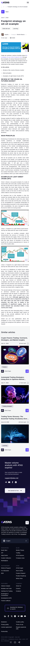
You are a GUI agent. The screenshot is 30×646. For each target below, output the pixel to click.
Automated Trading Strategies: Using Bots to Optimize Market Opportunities (12, 379)
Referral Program (6, 568)
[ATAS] (5, 2)
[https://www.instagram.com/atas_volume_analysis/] (16, 482)
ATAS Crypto (19, 568)
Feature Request (20, 573)
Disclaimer (4, 622)
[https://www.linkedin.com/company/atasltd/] (5, 616)
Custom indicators (6, 558)
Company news (20, 558)
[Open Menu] (28, 3)
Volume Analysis (5, 586)
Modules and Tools (6, 588)
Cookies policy (20, 622)
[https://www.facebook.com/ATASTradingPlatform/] (13, 482)
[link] (4, 11)
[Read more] (27, 371)
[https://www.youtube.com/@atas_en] (22, 616)
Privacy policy (5, 624)
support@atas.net (11, 478)
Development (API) (6, 598)
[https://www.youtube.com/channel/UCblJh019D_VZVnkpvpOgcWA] (9, 482)
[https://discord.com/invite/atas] (25, 616)
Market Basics (21, 34)
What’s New (19, 578)
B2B (2, 573)
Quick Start (4, 550)
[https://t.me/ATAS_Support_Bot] (6, 482)
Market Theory (20, 550)
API (2, 552)
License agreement (6, 627)
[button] (27, 522)
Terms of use (19, 624)
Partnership (4, 631)
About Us (18, 586)
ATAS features (20, 555)
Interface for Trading (6, 591)
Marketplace (4, 560)
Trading (18, 552)
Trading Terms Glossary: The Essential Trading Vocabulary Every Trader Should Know (14, 419)
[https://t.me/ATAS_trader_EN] (18, 616)
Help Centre (4, 555)
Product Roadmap (21, 575)
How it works (19, 570)
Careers (18, 588)
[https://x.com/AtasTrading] (12, 616)
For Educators (5, 570)
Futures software (5, 600)
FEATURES (4, 583)
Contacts (18, 591)
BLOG (17, 548)
